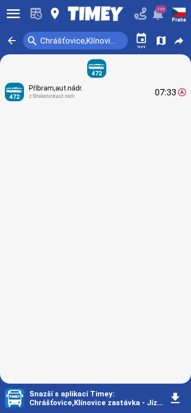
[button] (12, 40)
